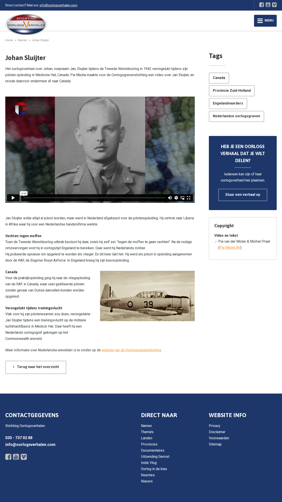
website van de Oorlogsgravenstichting (131, 350)
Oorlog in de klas (154, 469)
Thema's (147, 432)
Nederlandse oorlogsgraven (236, 116)
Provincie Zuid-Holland (232, 90)
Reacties (148, 475)
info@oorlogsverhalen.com (58, 5)
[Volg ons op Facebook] (261, 4)
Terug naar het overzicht (38, 367)
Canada (219, 78)
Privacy (214, 426)
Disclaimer (217, 432)
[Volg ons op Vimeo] (274, 4)
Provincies (149, 444)
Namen (146, 426)
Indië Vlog (149, 463)
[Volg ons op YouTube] (268, 4)
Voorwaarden (219, 438)
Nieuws (147, 481)
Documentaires (152, 450)
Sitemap (215, 444)
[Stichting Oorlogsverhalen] (26, 24)
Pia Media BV (229, 248)
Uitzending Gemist (155, 456)
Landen (146, 438)
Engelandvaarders (228, 103)
